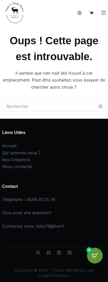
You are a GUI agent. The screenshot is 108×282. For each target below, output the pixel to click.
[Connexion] (80, 13)
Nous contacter (17, 166)
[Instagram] (59, 253)
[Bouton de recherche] (100, 106)
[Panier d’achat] (91, 13)
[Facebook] (38, 253)
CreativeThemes (53, 275)
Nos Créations (16, 159)
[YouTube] (70, 253)
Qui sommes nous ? (21, 152)
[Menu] (103, 12)
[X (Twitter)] (49, 253)
